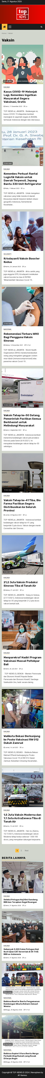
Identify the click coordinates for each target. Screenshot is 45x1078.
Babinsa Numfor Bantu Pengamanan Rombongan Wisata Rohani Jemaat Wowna (22, 1004)
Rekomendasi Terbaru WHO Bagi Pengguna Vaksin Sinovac (21, 337)
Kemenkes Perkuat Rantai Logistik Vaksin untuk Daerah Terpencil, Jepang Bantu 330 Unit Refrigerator (22, 179)
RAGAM (7, 87)
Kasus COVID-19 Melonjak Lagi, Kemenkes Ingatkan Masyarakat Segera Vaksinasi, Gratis (20, 97)
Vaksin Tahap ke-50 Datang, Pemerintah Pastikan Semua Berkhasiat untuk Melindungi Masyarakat (22, 420)
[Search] (41, 27)
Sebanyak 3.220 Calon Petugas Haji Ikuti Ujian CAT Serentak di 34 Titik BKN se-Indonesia (21, 951)
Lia (26, 106)
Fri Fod (28, 345)
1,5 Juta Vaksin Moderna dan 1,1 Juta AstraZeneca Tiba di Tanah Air (22, 818)
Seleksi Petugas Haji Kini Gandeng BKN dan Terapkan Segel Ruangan (21, 901)
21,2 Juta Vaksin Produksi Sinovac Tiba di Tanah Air (21, 584)
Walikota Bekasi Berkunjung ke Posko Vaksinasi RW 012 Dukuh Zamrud (22, 740)
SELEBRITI (7, 254)
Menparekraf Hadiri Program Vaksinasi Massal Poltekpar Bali (22, 661)
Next (26, 851)
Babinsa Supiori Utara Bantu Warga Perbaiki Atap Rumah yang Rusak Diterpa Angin (21, 1056)
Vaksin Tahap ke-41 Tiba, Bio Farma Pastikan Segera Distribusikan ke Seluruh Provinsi (22, 505)
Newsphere (36, 1072)
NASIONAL (8, 329)
